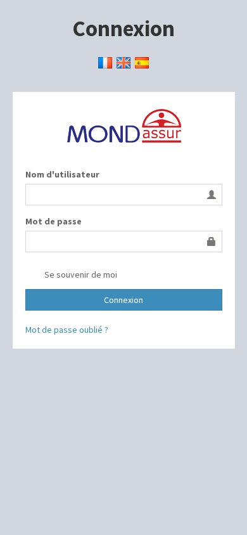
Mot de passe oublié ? (66, 329)
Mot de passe (53, 221)
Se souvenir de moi (79, 274)
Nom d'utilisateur (62, 174)
